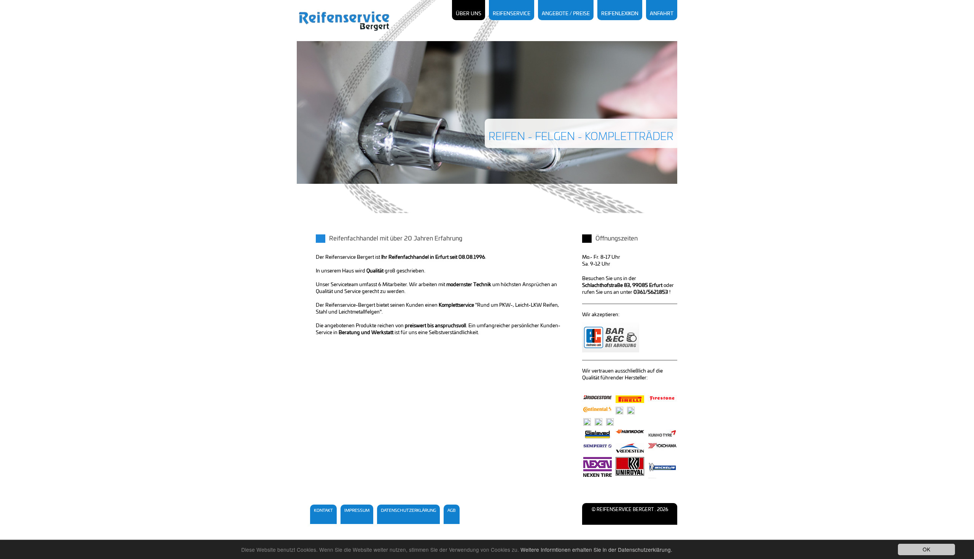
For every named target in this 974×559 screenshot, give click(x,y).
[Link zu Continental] (597, 409)
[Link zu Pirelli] (630, 399)
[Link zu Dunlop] (598, 422)
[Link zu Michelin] (662, 468)
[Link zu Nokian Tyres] (610, 422)
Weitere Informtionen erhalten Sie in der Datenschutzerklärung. (596, 549)
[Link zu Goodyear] (619, 410)
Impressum (356, 510)
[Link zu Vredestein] (630, 448)
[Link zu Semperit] (597, 446)
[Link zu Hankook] (630, 431)
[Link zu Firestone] (662, 398)
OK (926, 549)
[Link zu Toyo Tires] (631, 410)
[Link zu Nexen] (597, 467)
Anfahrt (661, 13)
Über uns (468, 13)
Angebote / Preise (566, 13)
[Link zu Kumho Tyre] (662, 433)
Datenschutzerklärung (408, 510)
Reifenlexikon (619, 13)
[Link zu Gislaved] (597, 434)
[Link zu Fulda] (587, 422)
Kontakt (323, 510)
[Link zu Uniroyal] (630, 466)
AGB (451, 510)
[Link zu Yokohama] (662, 446)
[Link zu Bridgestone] (597, 397)
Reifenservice (511, 13)
